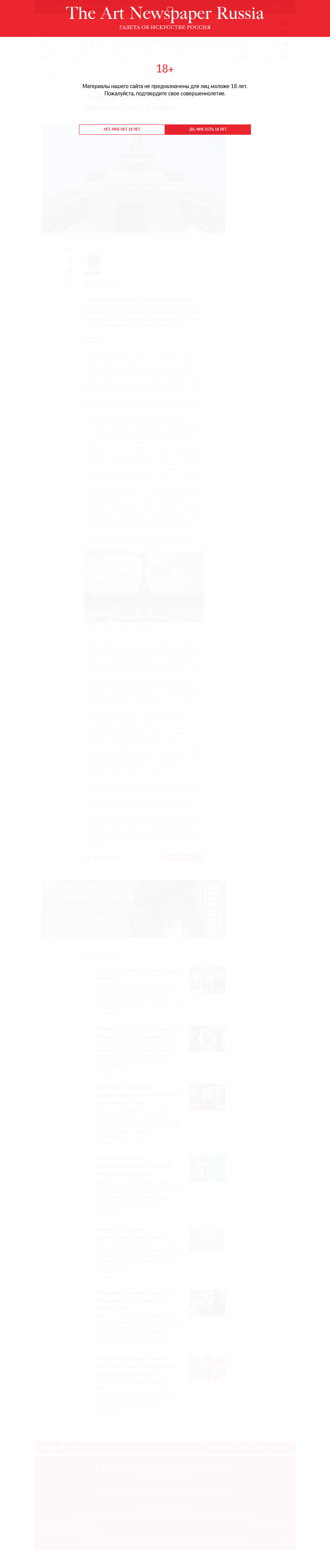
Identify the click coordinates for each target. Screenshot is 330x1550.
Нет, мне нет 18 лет (122, 130)
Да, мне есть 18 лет (208, 130)
